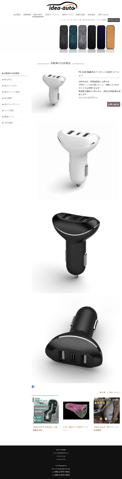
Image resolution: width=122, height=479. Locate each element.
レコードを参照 (100, 20)
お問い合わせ (113, 104)
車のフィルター (11, 85)
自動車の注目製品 (11, 73)
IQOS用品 (8, 122)
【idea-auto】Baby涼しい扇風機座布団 (45, 428)
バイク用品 (9, 110)
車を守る (8, 79)
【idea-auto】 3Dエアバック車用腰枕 (106, 428)
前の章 (102, 392)
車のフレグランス (11, 104)
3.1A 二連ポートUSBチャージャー (75, 428)
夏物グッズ (9, 116)
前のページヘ (115, 392)
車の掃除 (8, 98)
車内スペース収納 (11, 92)
